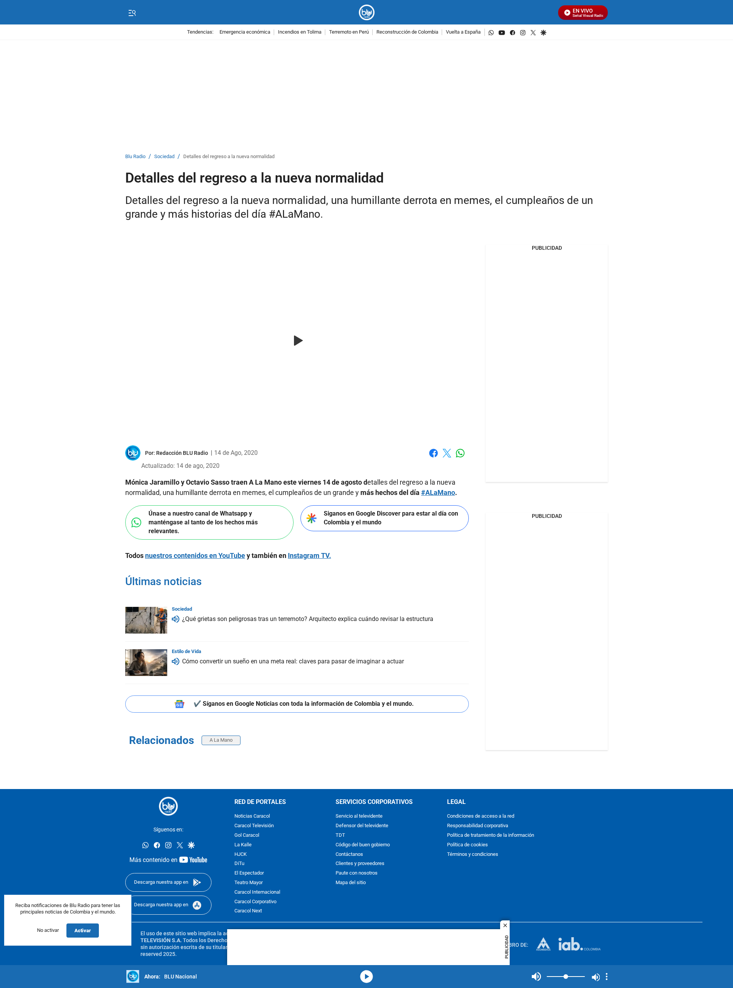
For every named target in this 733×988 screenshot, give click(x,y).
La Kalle (243, 844)
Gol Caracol (246, 835)
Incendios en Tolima (299, 32)
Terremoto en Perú (349, 32)
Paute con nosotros (357, 873)
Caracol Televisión (254, 825)
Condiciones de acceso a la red (480, 816)
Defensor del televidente (362, 825)
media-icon (366, 976)
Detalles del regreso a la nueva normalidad (228, 156)
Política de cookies (467, 844)
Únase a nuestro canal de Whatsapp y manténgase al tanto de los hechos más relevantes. (203, 522)
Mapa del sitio (351, 882)
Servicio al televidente (359, 816)
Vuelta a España (463, 32)
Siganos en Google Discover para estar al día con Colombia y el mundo (391, 518)
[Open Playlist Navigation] (606, 976)
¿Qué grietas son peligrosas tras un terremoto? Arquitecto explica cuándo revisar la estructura (307, 619)
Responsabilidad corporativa (477, 825)
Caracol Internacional (257, 892)
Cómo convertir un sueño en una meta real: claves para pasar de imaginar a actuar (293, 661)
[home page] (367, 12)
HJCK (240, 854)
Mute (536, 976)
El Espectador (249, 873)
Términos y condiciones (472, 854)
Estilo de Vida (186, 651)
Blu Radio (135, 156)
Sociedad (164, 156)
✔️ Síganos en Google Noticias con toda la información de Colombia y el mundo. (304, 703)
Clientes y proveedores (360, 863)
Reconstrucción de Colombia (407, 32)
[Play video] (297, 341)
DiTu (239, 863)
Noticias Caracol (252, 816)
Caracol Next (248, 911)
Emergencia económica (245, 32)
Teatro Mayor (248, 882)
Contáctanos (349, 854)
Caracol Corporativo (255, 901)
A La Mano (221, 740)
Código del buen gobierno (363, 844)
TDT (340, 835)
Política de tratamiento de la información (490, 835)
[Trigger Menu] (132, 12)
